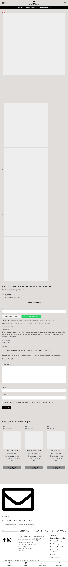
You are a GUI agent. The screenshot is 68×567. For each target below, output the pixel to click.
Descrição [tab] (6, 330)
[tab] (34, 330)
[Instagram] (9, 540)
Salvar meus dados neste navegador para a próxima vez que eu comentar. (28, 402)
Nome (4, 387)
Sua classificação (8, 359)
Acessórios (14, 320)
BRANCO (14, 323)
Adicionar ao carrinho (11, 316)
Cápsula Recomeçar (37, 320)
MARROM (33, 323)
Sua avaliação (7, 364)
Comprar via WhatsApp (32, 316)
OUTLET (54, 320)
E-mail (4, 395)
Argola (8, 323)
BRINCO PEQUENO (23, 323)
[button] (31, 316)
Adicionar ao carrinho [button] (12, 468)
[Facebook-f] (4, 540)
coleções (47, 320)
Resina (39, 323)
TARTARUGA (45, 323)
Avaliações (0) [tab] (8, 340)
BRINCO (21, 320)
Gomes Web (46, 560)
